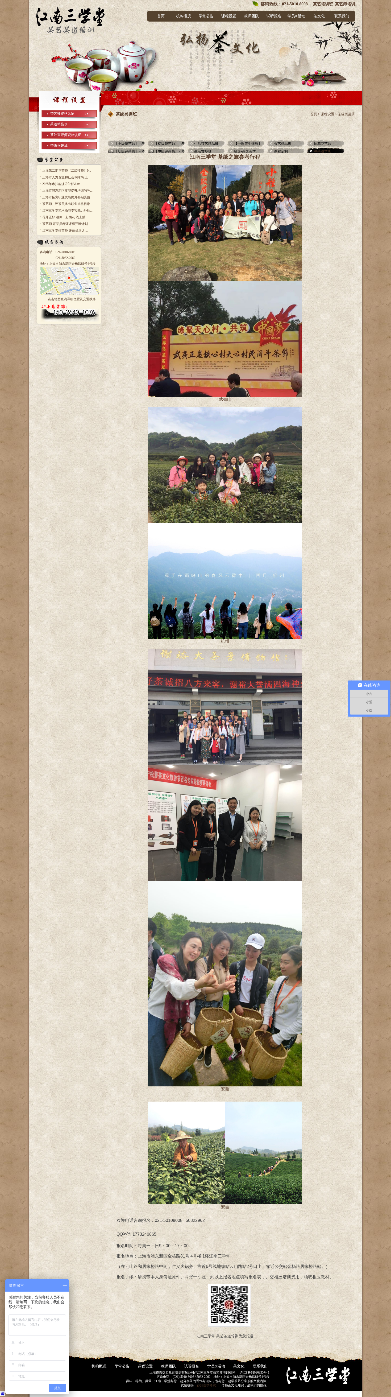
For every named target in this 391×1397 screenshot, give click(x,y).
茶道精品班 (59, 124)
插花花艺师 (322, 144)
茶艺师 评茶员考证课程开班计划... (66, 224)
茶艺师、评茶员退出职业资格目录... (67, 204)
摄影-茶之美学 (245, 151)
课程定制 (281, 151)
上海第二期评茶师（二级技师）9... (66, 170)
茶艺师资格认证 (62, 114)
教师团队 (251, 16)
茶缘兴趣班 (59, 145)
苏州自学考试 (206, 1385)
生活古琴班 (202, 151)
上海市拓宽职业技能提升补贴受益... (67, 197)
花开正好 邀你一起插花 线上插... (65, 217)
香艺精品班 (282, 144)
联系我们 (341, 16)
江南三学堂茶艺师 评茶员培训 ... (65, 230)
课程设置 (228, 16)
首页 (161, 16)
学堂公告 (206, 16)
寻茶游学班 (322, 151)
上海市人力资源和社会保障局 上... (66, 177)
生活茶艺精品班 (206, 144)
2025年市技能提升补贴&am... (62, 184)
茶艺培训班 (322, 4)
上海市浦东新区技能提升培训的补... (67, 190)
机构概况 (183, 16)
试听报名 (274, 16)
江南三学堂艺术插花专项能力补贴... (67, 210)
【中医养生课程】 (248, 144)
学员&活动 (296, 16)
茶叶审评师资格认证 (65, 135)
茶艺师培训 (345, 4)
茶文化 (319, 16)
